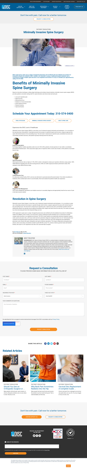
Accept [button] (68, 465)
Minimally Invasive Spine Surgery (41, 120)
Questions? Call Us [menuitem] (81, 1)
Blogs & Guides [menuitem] (55, 7)
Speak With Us (79, 6)
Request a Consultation (43, 19)
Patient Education (43, 29)
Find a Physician (20, 120)
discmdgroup (17, 231)
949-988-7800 (36, 432)
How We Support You (32, 417)
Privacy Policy (56, 319)
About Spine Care (63, 120)
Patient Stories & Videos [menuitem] (67, 7)
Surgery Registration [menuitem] (56, 1)
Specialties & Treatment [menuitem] (43, 7)
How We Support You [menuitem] (20, 7)
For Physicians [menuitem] (46, 1)
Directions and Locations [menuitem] (69, 1)
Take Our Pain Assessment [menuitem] (35, 1)
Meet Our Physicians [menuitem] (32, 7)
